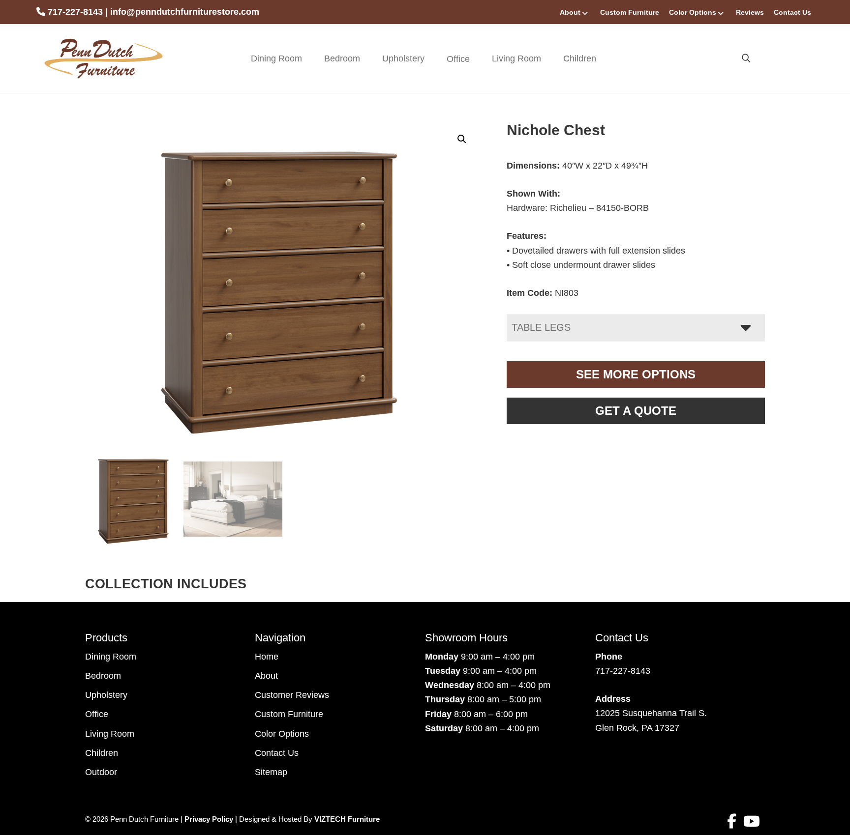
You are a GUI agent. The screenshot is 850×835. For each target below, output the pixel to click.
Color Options (692, 12)
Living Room (516, 58)
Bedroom (342, 58)
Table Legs (541, 327)
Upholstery (403, 58)
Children (579, 58)
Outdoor (101, 772)
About (570, 12)
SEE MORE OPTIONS (636, 374)
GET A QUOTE (635, 410)
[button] (462, 139)
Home (266, 657)
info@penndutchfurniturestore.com (184, 12)
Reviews (750, 12)
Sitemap (271, 772)
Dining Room (276, 58)
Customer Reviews (292, 695)
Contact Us (792, 12)
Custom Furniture (629, 12)
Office (96, 714)
